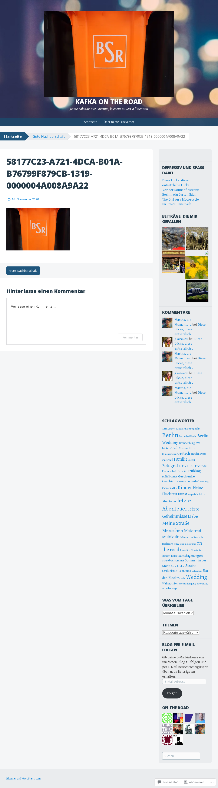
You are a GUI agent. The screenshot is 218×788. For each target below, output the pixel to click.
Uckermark (197, 571)
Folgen (172, 693)
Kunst (182, 494)
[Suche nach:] (181, 756)
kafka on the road (109, 101)
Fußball (166, 476)
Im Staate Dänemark (176, 204)
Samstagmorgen (190, 556)
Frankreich (188, 466)
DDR (192, 448)
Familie (181, 459)
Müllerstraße (197, 537)
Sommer (179, 560)
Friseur (182, 471)
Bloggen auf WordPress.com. (23, 778)
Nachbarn (167, 543)
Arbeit (171, 428)
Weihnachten (170, 583)
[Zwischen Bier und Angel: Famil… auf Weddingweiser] (173, 261)
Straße (190, 566)
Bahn (197, 428)
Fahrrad (167, 459)
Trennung (184, 571)
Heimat (183, 481)
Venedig (181, 578)
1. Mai (165, 429)
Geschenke (186, 476)
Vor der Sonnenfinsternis (180, 190)
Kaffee (165, 488)
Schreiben (168, 560)
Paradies (185, 550)
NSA (176, 543)
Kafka (173, 488)
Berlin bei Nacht (188, 436)
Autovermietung (185, 428)
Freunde (201, 466)
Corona (183, 448)
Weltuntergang (187, 583)
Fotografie (171, 465)
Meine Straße (175, 523)
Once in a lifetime (188, 544)
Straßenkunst (169, 571)
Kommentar (130, 337)
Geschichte (170, 481)
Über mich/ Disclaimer (119, 122)
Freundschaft (169, 471)
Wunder (166, 588)
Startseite (90, 122)
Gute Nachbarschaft (49, 136)
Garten (174, 476)
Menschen (172, 531)
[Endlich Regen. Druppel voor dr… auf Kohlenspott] (197, 291)
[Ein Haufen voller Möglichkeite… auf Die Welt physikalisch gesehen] (173, 238)
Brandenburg (187, 443)
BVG (198, 443)
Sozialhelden (178, 566)
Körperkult (193, 494)
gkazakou (181, 339)
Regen (166, 556)
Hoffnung (203, 481)
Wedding (196, 577)
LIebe (193, 516)
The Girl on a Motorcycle (180, 200)
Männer (185, 537)
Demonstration (169, 454)
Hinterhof (193, 481)
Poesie (194, 550)
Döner (203, 454)
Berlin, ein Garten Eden (179, 195)
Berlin (170, 435)
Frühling (194, 471)
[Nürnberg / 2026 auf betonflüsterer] (206, 252)
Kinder (185, 488)
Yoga (174, 588)
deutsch (183, 453)
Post (201, 550)
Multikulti (170, 537)
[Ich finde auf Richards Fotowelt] (196, 267)
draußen (195, 454)
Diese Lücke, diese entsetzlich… (190, 329)
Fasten (191, 459)
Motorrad (192, 530)
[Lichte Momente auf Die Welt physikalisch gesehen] (197, 238)
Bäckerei (167, 448)
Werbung (202, 583)
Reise (174, 556)
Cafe (175, 448)
